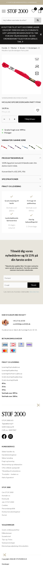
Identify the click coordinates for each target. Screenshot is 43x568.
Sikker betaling (7, 458)
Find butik (5, 499)
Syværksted (6, 536)
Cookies (5, 505)
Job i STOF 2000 (8, 502)
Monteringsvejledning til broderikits (15, 546)
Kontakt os (6, 496)
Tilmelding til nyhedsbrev (11, 471)
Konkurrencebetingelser (11, 512)
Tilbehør (13, 48)
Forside (4, 48)
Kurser (4, 515)
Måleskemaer (7, 533)
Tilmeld (33, 285)
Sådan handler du (8, 452)
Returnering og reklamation (12, 464)
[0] (39, 11)
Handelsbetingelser (9, 455)
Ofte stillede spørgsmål (10, 468)
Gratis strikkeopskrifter (10, 530)
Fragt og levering (8, 461)
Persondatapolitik (8, 508)
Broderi (22, 48)
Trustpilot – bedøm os (10, 474)
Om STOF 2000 (7, 492)
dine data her (34, 292)
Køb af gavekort (8, 477)
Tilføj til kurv (29, 119)
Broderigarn (33, 48)
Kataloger (5, 564)
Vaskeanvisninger (8, 543)
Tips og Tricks (7, 540)
